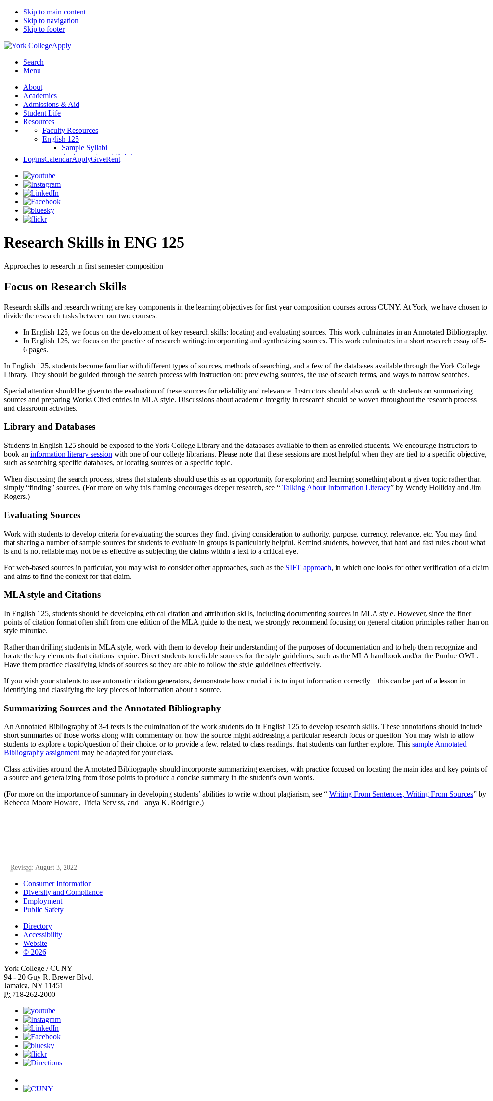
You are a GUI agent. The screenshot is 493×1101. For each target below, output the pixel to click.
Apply (61, 45)
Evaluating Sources (42, 515)
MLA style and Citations (52, 595)
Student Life (42, 113)
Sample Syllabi (84, 148)
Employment (42, 901)
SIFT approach (308, 568)
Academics (40, 96)
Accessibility (42, 935)
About (32, 87)
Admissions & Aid (51, 104)
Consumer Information (57, 883)
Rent (113, 159)
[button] (256, 1076)
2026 (34, 952)
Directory (37, 926)
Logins (33, 159)
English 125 (60, 139)
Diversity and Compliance (63, 892)
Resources (38, 122)
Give (98, 159)
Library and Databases (49, 426)
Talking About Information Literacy (336, 488)
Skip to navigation (50, 20)
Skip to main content (54, 12)
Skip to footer (44, 29)
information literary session (71, 454)
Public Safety (43, 909)
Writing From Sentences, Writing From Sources (401, 794)
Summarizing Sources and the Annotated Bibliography (112, 708)
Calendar (58, 159)
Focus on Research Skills (65, 286)
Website (35, 943)
